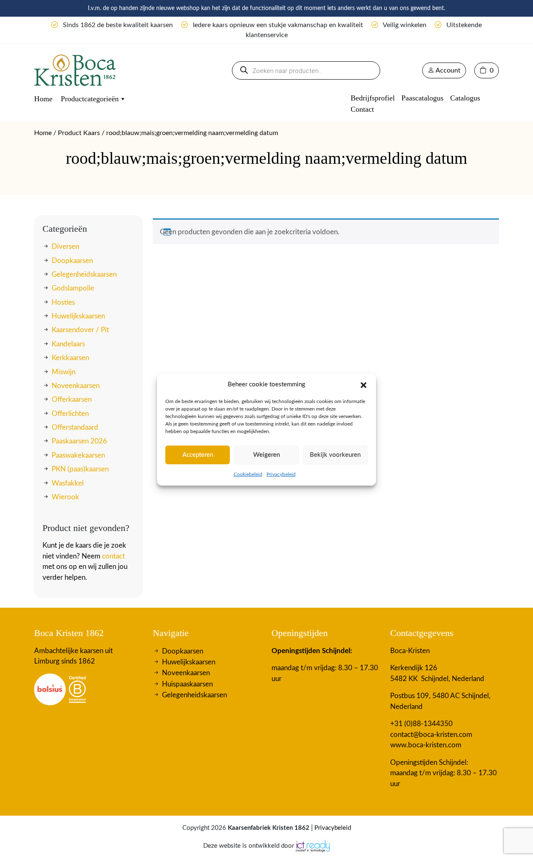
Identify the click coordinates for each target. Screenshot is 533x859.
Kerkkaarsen (70, 357)
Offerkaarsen (72, 399)
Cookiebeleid (248, 474)
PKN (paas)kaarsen (80, 469)
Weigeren (266, 455)
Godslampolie (73, 288)
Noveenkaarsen (76, 385)
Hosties (63, 302)
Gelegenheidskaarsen (84, 274)
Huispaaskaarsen (187, 684)
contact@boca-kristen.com (431, 734)
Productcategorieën (90, 99)
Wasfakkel (68, 482)
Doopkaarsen (72, 260)
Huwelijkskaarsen (78, 316)
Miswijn (63, 371)
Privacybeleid (281, 474)
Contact (362, 109)
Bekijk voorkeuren (335, 455)
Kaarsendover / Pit (80, 329)
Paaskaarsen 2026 (79, 441)
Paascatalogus (422, 98)
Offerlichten (70, 413)
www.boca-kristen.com (425, 745)
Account (447, 70)
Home (43, 99)
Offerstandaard (75, 427)
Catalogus (465, 98)
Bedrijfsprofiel (373, 98)
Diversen (65, 246)
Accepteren (197, 455)
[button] (363, 385)
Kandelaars (68, 344)
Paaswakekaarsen (78, 455)
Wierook (65, 497)
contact (113, 556)
